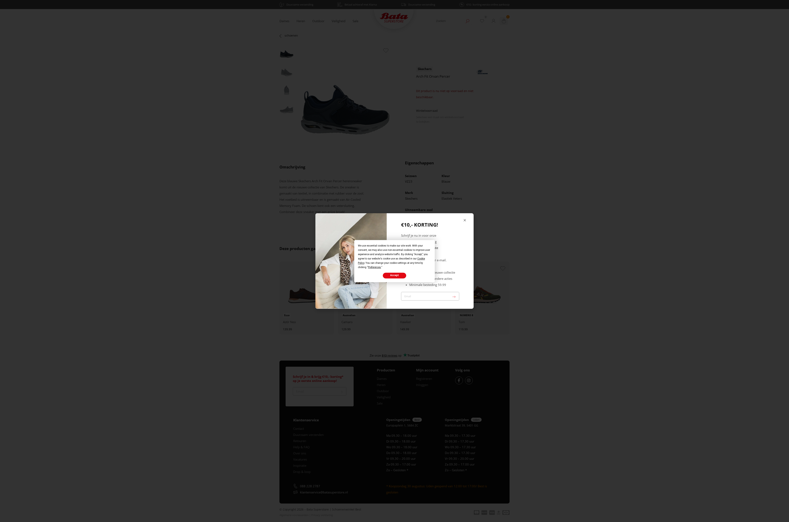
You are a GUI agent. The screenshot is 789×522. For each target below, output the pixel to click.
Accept (394, 275)
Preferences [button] (374, 267)
